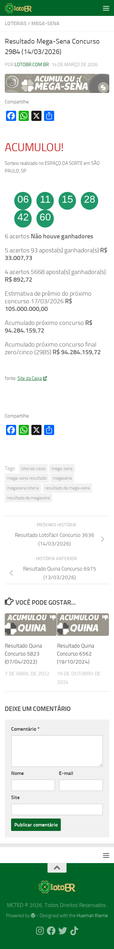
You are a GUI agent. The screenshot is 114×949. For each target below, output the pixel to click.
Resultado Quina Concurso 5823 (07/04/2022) (23, 654)
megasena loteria (23, 487)
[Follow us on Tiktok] (74, 930)
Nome (17, 773)
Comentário (25, 729)
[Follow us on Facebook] (51, 930)
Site (15, 797)
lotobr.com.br (32, 64)
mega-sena (62, 468)
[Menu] (106, 8)
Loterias (16, 23)
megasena (62, 478)
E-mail (66, 773)
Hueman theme (92, 915)
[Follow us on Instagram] (39, 930)
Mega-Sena (45, 23)
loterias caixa (33, 468)
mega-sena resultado (27, 478)
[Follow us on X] (62, 930)
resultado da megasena (28, 497)
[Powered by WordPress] (33, 915)
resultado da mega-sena (67, 487)
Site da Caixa (29, 378)
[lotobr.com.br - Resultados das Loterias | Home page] (23, 8)
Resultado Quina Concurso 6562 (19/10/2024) (75, 654)
